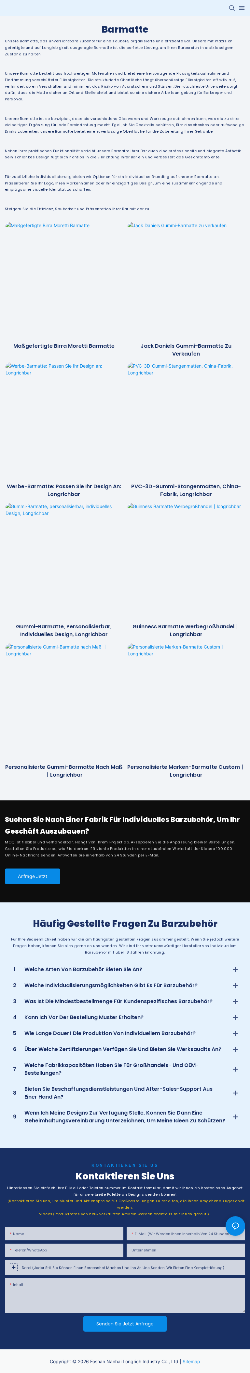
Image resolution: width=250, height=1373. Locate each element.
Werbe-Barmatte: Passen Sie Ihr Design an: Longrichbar (64, 490)
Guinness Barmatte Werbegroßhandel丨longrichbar (186, 630)
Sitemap (191, 1361)
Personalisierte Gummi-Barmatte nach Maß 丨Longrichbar (64, 771)
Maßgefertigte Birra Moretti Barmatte (64, 346)
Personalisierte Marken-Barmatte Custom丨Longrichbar (186, 771)
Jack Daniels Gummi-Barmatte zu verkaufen (186, 350)
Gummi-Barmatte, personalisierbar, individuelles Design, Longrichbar (64, 630)
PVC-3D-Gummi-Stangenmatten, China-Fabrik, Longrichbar (186, 490)
